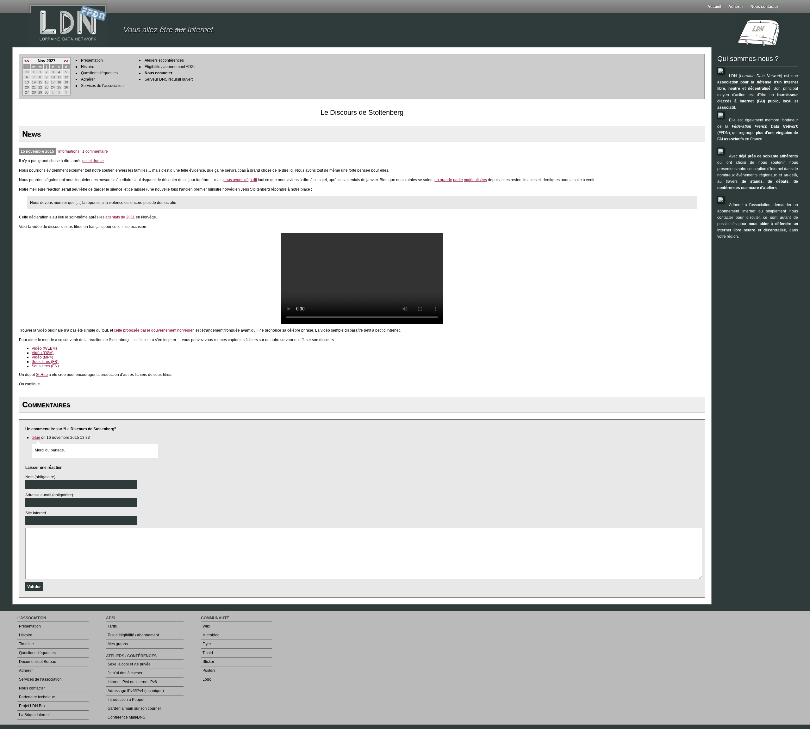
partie (458, 180)
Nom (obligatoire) (40, 477)
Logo (206, 679)
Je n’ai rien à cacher (125, 673)
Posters (208, 670)
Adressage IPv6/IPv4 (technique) (136, 691)
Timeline (26, 644)
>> (66, 60)
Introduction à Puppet (126, 699)
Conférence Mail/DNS (126, 717)
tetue (36, 437)
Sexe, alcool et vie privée (129, 664)
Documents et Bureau (37, 661)
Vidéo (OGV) (42, 353)
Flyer (206, 644)
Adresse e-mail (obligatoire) (49, 495)
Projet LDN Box (32, 706)
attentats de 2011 (120, 217)
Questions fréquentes (99, 73)
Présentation (92, 60)
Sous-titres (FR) (45, 361)
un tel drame (93, 161)
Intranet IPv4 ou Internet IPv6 (132, 682)
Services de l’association (102, 85)
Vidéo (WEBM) (44, 348)
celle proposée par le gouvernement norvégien (154, 330)
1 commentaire (95, 151)
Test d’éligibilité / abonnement (133, 635)
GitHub (42, 374)
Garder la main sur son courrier (134, 708)
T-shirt (207, 653)
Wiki (206, 626)
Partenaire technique (37, 697)
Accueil (714, 6)
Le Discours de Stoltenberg (362, 112)
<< (26, 60)
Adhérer (735, 6)
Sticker (208, 661)
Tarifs (112, 626)
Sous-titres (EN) (45, 366)
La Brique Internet (34, 715)
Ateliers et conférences (164, 60)
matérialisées (475, 180)
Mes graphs (118, 644)
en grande (443, 180)
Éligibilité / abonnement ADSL (170, 66)
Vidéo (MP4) (42, 357)
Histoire (87, 66)
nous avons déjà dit (240, 180)
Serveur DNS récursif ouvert (169, 79)
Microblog (211, 635)
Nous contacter (764, 6)
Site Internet (35, 513)
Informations (68, 151)
